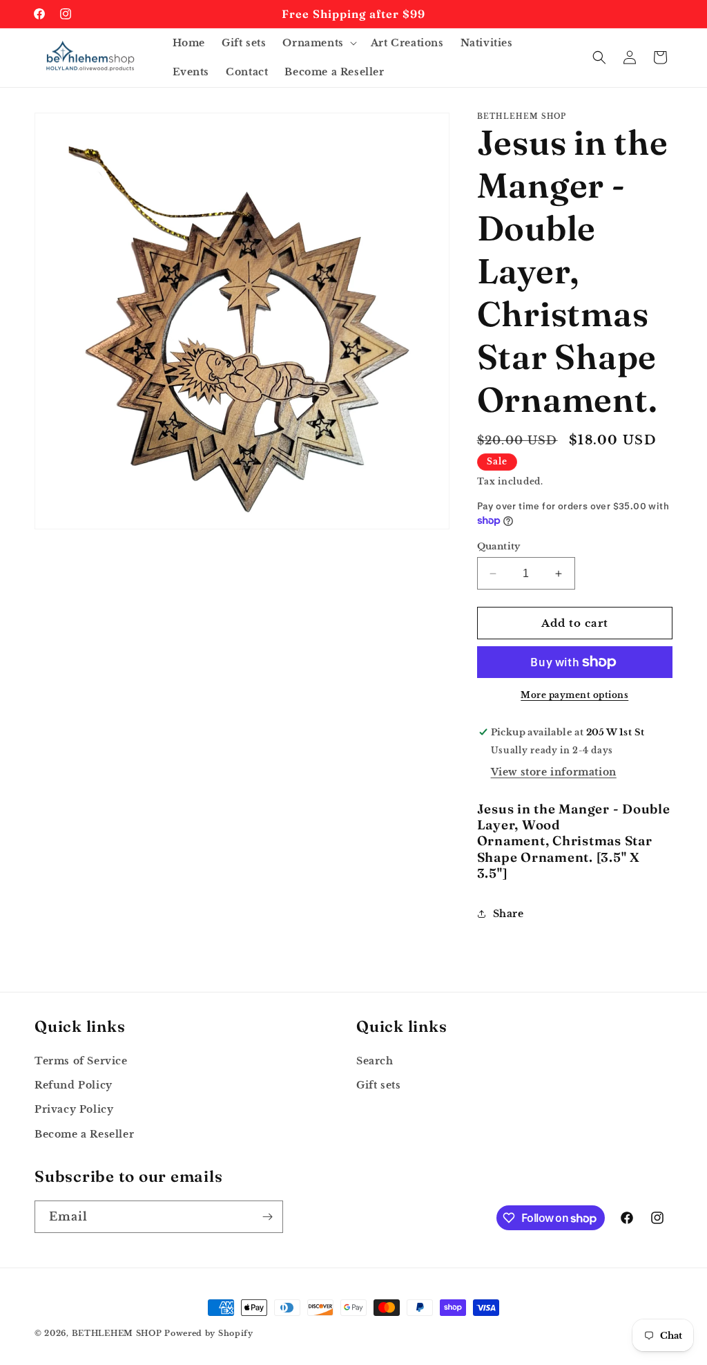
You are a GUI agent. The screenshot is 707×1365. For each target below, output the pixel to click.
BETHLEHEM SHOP (117, 1333)
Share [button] (508, 913)
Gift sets (378, 1085)
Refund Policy (74, 1085)
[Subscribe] (267, 1217)
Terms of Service (81, 1061)
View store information (554, 772)
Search (375, 1061)
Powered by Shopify (208, 1333)
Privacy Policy (74, 1109)
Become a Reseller (84, 1134)
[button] (318, 42)
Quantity (499, 546)
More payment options (574, 695)
